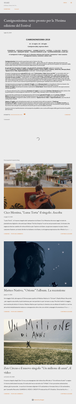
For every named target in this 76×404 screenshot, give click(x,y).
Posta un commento (17, 233)
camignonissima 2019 (16, 114)
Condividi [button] (67, 114)
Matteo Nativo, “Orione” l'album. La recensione (34, 290)
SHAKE (7, 2)
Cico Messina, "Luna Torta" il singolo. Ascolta (33, 212)
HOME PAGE (7, 9)
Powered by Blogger (39, 400)
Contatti (16, 9)
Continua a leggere (66, 233)
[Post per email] (24, 114)
